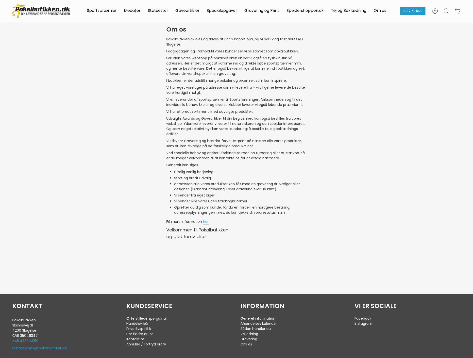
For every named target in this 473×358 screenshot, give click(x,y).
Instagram (363, 323)
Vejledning (249, 333)
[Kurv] (457, 11)
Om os (246, 344)
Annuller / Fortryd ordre (146, 344)
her (206, 221)
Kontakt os (135, 339)
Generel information (257, 318)
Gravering (248, 339)
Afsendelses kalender (258, 323)
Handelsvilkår (137, 323)
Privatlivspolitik (138, 328)
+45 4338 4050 (25, 340)
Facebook (363, 318)
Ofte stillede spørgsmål (146, 318)
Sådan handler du (255, 328)
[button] (101, 11)
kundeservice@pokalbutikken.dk (39, 348)
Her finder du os (139, 333)
